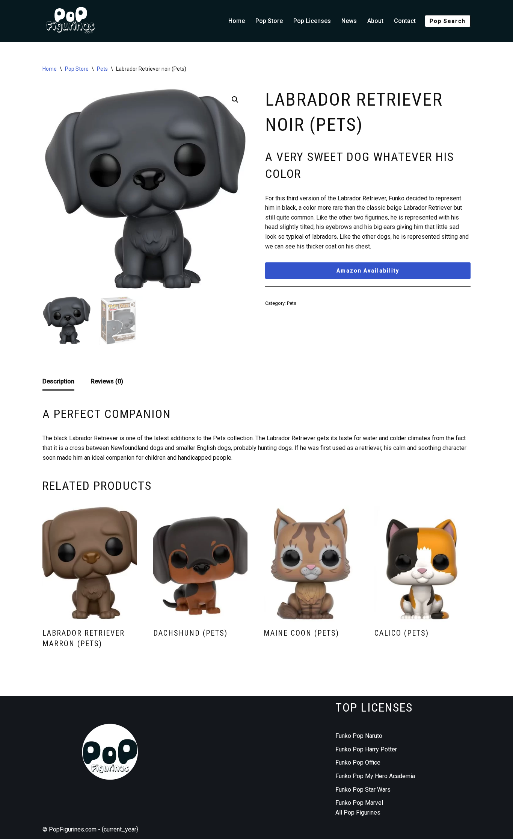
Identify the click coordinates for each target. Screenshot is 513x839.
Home (236, 20)
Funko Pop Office (357, 762)
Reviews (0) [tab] (107, 381)
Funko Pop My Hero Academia (375, 776)
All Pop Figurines (357, 812)
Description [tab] (58, 381)
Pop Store (269, 20)
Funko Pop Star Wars (363, 789)
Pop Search (448, 21)
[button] (235, 99)
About (375, 20)
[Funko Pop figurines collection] (70, 21)
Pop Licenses (312, 20)
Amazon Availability (367, 271)
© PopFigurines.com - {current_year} (90, 829)
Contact (405, 20)
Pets (102, 69)
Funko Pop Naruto (358, 735)
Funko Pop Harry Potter (366, 749)
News (349, 20)
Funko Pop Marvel (359, 802)
